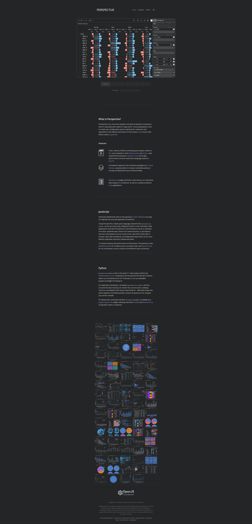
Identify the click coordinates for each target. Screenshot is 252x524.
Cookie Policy (132, 520)
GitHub (148, 10)
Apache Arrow (133, 156)
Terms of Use (117, 518)
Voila (110, 185)
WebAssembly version (107, 276)
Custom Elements (138, 217)
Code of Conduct (140, 518)
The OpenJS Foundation (106, 518)
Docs (134, 10)
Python (145, 153)
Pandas (136, 302)
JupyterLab (114, 180)
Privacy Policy (126, 518)
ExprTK (111, 161)
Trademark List (124, 520)
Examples (141, 10)
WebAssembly (134, 153)
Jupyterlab (113, 134)
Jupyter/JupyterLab (106, 302)
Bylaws (132, 518)
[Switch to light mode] (153, 9)
